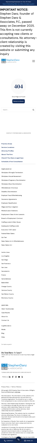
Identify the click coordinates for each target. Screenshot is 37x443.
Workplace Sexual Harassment (11, 176)
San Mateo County (7, 294)
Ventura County (6, 290)
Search (5, 4)
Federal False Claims (7, 233)
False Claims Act (6, 245)
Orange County (6, 286)
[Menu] (34, 61)
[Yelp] (22, 377)
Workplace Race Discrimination (11, 184)
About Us (4, 316)
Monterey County (7, 298)
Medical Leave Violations (9, 211)
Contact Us (5, 320)
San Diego (4, 260)
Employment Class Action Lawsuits (12, 214)
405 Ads (17, 392)
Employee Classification (9, 203)
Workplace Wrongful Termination (12, 172)
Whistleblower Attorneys (9, 188)
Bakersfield (5, 283)
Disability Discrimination (9, 192)
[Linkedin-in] (10, 377)
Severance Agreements (9, 199)
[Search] (33, 110)
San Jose (4, 267)
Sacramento (5, 271)
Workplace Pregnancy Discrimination (13, 180)
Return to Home (18, 101)
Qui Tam (4, 237)
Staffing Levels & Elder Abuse (11, 222)
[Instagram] (16, 377)
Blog (12, 4)
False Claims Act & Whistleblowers (12, 241)
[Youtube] (19, 377)
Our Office (21, 4)
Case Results (5, 313)
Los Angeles (5, 256)
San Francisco (6, 263)
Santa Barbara (6, 279)
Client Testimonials (7, 309)
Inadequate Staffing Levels (10, 226)
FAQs (15, 4)
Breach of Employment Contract (12, 218)
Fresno (3, 275)
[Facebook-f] (13, 377)
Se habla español (29, 4)
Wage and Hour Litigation (9, 207)
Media (9, 4)
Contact (10, 441)
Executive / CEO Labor (8, 230)
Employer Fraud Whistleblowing (11, 195)
